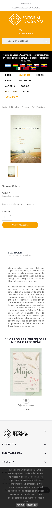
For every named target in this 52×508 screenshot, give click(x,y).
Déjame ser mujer (26, 405)
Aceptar (20, 504)
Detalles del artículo (21, 256)
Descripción (15, 253)
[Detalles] (34, 394)
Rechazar (32, 504)
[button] (26, 32)
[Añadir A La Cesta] (17, 395)
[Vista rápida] (26, 394)
